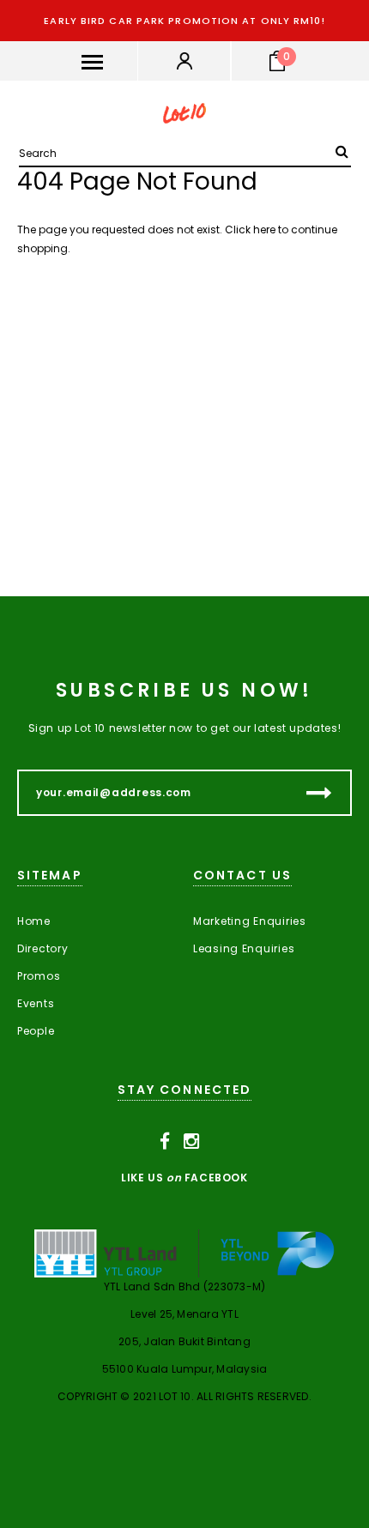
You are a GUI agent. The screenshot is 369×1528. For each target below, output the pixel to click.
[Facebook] (165, 1141)
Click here (251, 229)
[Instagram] (192, 1141)
